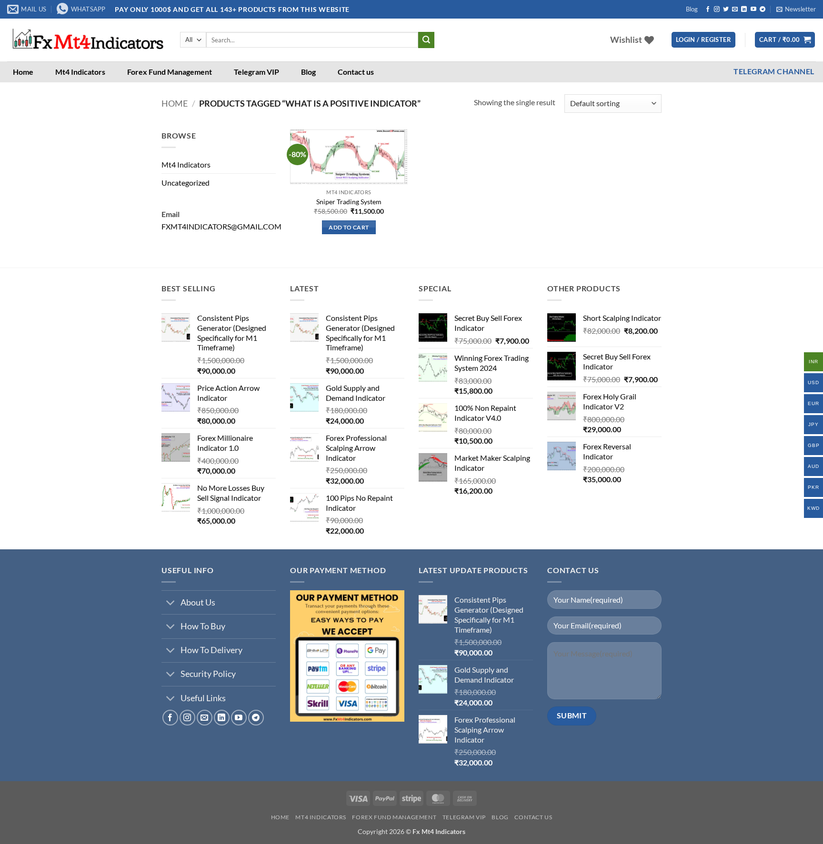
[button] (796, 9)
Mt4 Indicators (80, 71)
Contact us (356, 71)
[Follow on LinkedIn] (744, 9)
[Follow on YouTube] (753, 9)
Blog (692, 9)
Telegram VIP (256, 71)
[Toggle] (170, 603)
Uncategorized (185, 182)
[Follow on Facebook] (708, 9)
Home (23, 71)
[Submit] (426, 40)
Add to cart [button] (349, 227)
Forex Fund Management (169, 71)
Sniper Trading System (348, 202)
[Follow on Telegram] (762, 9)
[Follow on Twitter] (726, 9)
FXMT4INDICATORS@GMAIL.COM (221, 226)
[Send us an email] (735, 9)
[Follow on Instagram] (717, 9)
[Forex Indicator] (86, 40)
